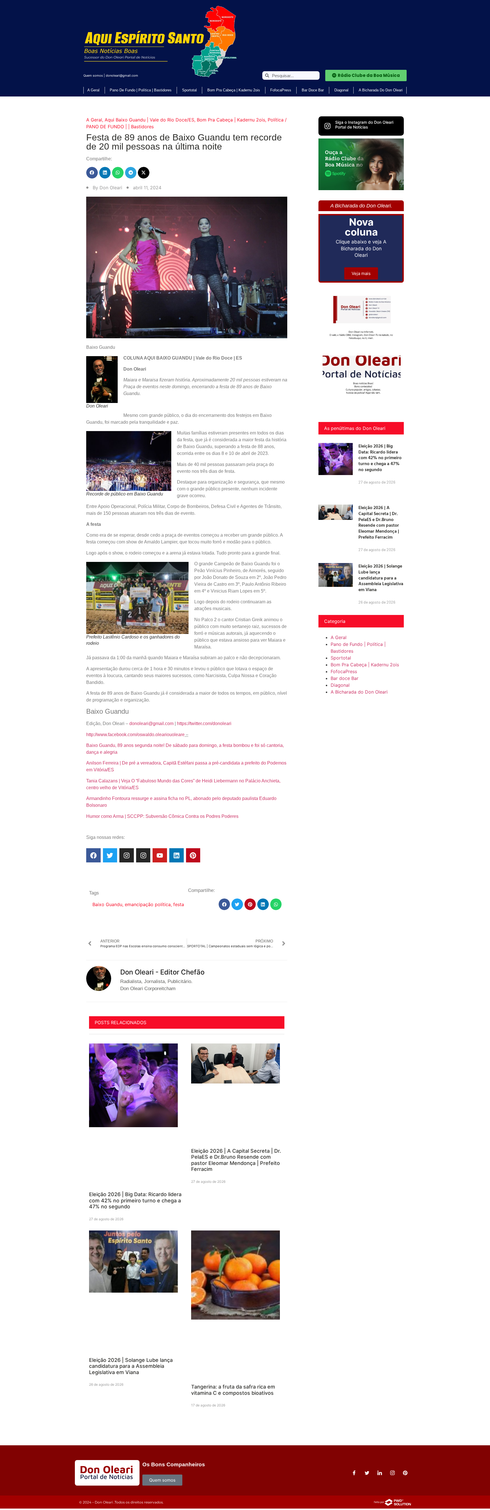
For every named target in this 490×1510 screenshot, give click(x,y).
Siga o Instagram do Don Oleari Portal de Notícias (364, 124)
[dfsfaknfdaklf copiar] (361, 188)
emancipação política (148, 904)
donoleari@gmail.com (122, 75)
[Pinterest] (193, 855)
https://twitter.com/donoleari (204, 723)
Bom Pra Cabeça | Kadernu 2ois (233, 90)
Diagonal (341, 90)
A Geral (93, 90)
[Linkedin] (176, 855)
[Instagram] (126, 855)
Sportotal (189, 90)
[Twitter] (110, 855)
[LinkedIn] (379, 1473)
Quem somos (93, 75)
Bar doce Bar (313, 90)
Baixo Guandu (107, 904)
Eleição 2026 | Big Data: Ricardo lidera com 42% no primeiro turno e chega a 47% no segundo (135, 1200)
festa (178, 904)
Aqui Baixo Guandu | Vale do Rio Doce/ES (149, 120)
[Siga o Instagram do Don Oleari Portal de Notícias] (327, 126)
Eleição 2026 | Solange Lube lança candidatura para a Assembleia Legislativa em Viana (131, 1366)
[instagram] (392, 1473)
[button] (92, 172)
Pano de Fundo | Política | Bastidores (141, 90)
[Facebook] (93, 855)
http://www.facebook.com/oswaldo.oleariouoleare (135, 734)
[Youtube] (160, 855)
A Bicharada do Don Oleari (381, 90)
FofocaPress (280, 90)
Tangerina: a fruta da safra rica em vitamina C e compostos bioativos (233, 1390)
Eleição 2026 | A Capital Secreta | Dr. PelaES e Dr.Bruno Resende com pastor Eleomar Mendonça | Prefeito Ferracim (236, 1160)
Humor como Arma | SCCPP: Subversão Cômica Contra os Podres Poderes (162, 816)
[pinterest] (405, 1473)
